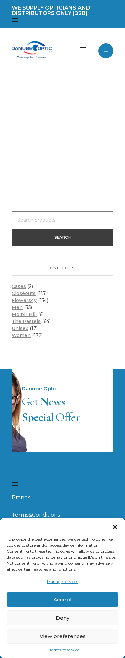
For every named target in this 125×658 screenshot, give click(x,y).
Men (17, 307)
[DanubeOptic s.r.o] (32, 50)
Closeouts (24, 293)
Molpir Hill (24, 314)
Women (21, 335)
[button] (115, 526)
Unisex (20, 328)
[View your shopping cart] (105, 50)
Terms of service (64, 649)
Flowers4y (24, 300)
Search (62, 237)
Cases (19, 286)
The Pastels (26, 321)
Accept (62, 599)
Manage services (62, 581)
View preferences (63, 636)
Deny (62, 618)
